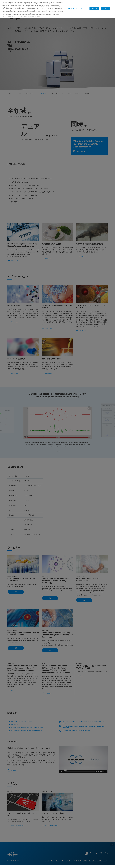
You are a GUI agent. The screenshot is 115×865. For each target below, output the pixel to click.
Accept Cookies (105, 8)
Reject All (94, 8)
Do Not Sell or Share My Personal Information (77, 8)
